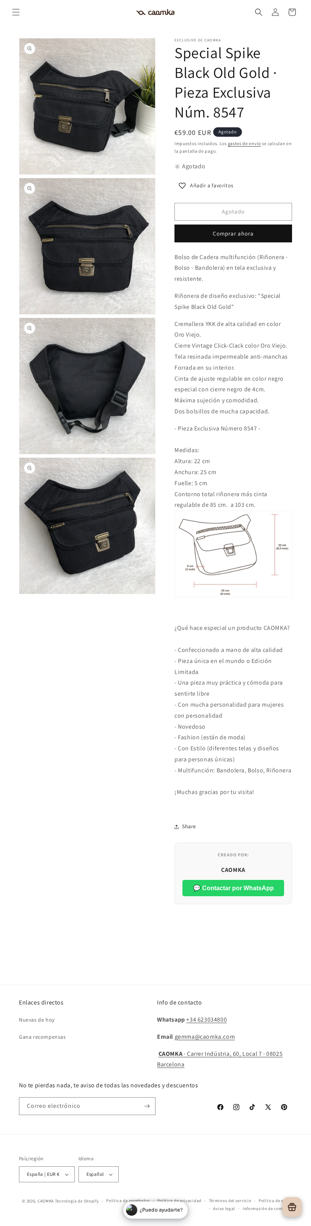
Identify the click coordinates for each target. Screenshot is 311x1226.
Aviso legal (224, 1208)
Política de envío (275, 1200)
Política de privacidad (179, 1200)
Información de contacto (267, 1208)
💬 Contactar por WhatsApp (233, 888)
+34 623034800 (206, 1020)
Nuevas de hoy (37, 1019)
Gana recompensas (42, 1036)
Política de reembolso (128, 1200)
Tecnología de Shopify (77, 1201)
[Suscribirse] (146, 1106)
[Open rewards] (292, 1207)
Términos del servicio (230, 1200)
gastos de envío (244, 143)
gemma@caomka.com (205, 1037)
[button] (16, 12)
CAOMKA (46, 1201)
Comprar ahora (233, 233)
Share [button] (189, 826)
